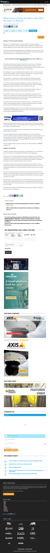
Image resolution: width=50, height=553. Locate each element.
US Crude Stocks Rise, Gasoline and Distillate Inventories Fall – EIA (22, 217)
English (6, 30)
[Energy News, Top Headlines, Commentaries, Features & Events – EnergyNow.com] (5, 2)
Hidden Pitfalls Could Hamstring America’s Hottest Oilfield (23, 203)
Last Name (20, 235)
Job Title (33, 235)
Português (33, 30)
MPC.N (27, 139)
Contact (5, 508)
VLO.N (8, 139)
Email (7, 234)
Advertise (6, 510)
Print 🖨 (41, 37)
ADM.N (40, 143)
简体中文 (20, 30)
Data (5, 503)
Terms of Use (29, 549)
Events (5, 506)
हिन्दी (26, 30)
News (5, 502)
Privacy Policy (21, 549)
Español (13, 30)
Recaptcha (8, 248)
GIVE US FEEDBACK (8, 494)
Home (5, 501)
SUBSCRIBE (6, 511)
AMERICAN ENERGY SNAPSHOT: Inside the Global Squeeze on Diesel (22, 218)
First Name (13, 235)
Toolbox (5, 507)
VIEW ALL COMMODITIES (11, 450)
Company (26, 235)
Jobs (4, 505)
